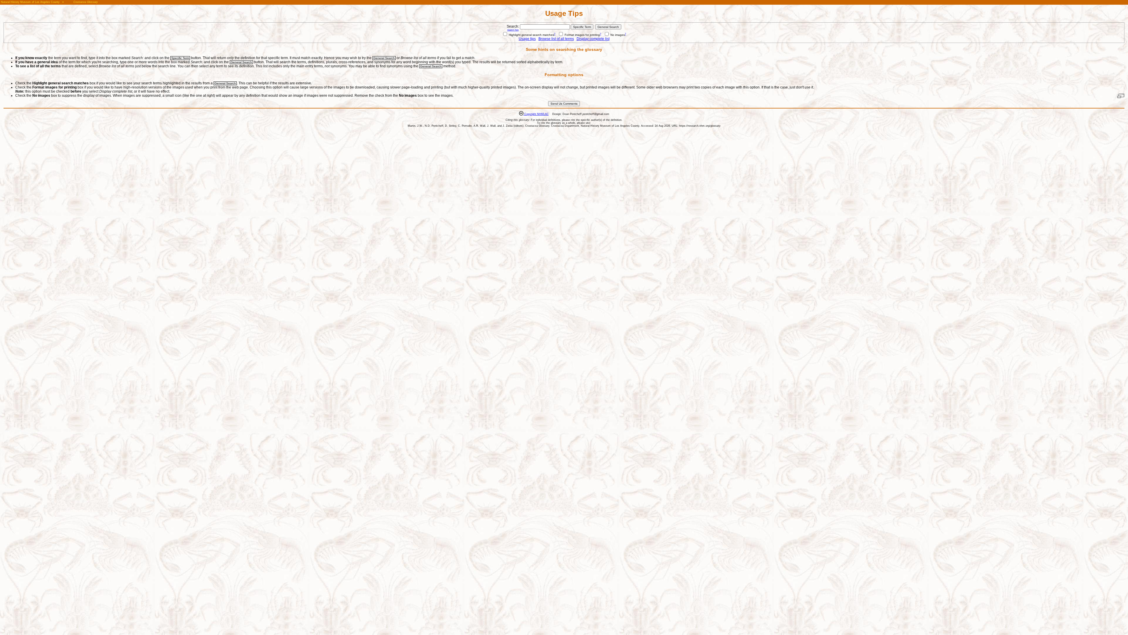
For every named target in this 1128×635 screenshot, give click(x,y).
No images (617, 34)
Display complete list (593, 39)
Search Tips (513, 30)
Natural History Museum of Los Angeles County (30, 2)
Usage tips (527, 39)
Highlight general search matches (531, 34)
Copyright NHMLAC (536, 114)
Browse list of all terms (556, 39)
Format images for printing (582, 34)
